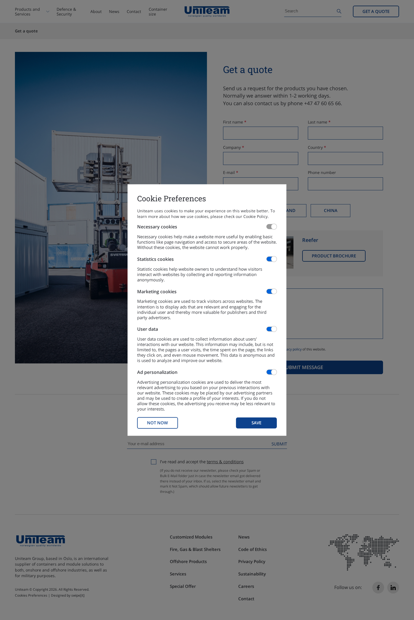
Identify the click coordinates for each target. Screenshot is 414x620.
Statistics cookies (155, 259)
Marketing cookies (157, 291)
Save (256, 422)
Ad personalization (157, 372)
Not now (157, 422)
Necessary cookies (157, 227)
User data (147, 329)
